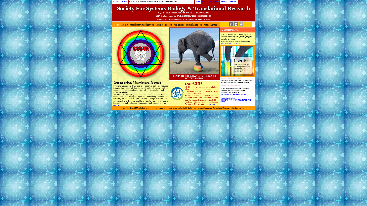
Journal (189, 24)
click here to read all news (230, 43)
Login (115, 2)
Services (150, 24)
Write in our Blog (239, 95)
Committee (141, 24)
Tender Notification (228, 98)
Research (168, 24)
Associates (197, 24)
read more (117, 105)
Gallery (124, 2)
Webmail (233, 2)
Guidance (159, 24)
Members (131, 24)
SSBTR (123, 24)
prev (177, 53)
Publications (179, 24)
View (198, 2)
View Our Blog (226, 95)
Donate (207, 24)
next (211, 53)
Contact (214, 24)
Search (224, 2)
